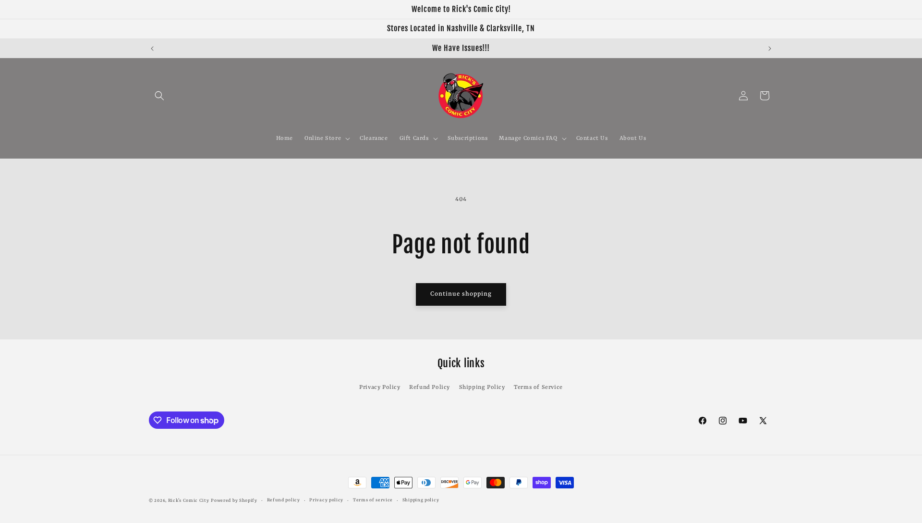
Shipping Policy (482, 387)
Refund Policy (429, 387)
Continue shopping (461, 294)
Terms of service (373, 500)
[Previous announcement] (152, 48)
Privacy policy (326, 500)
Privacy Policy (379, 387)
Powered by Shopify (234, 500)
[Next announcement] (769, 48)
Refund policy (283, 500)
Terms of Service (538, 387)
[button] (159, 95)
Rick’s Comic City (188, 500)
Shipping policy (420, 500)
